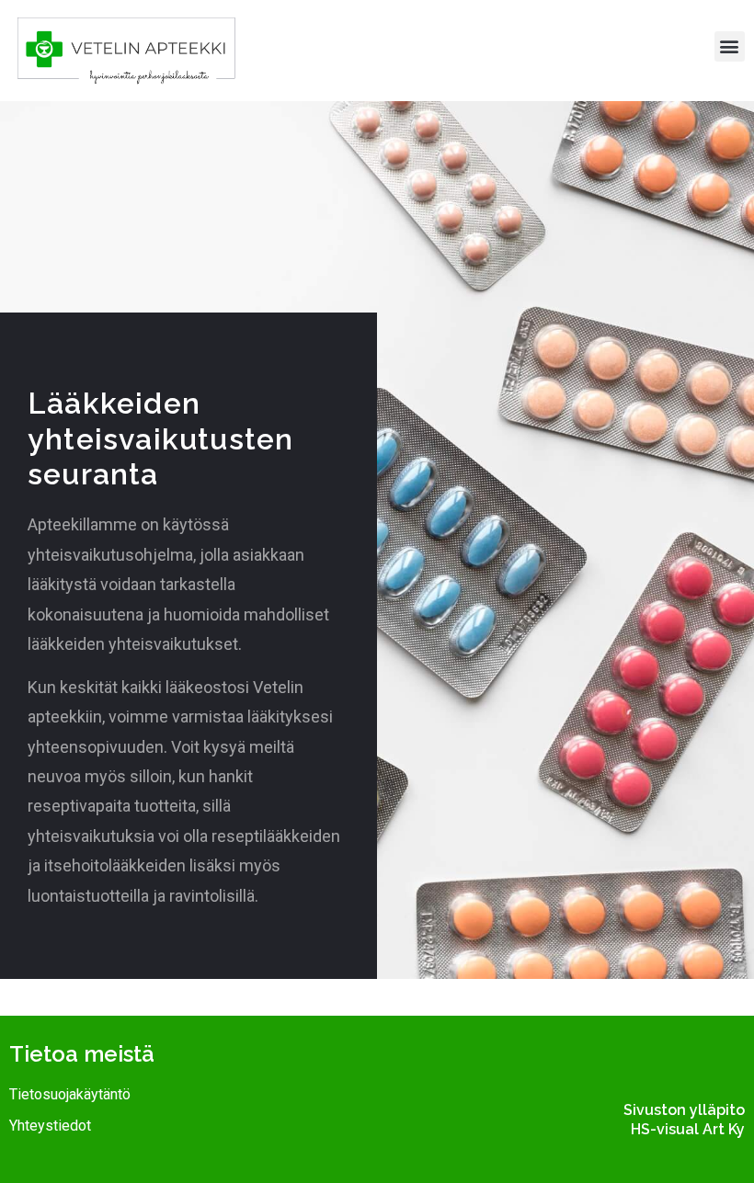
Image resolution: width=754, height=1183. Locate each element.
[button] (729, 46)
